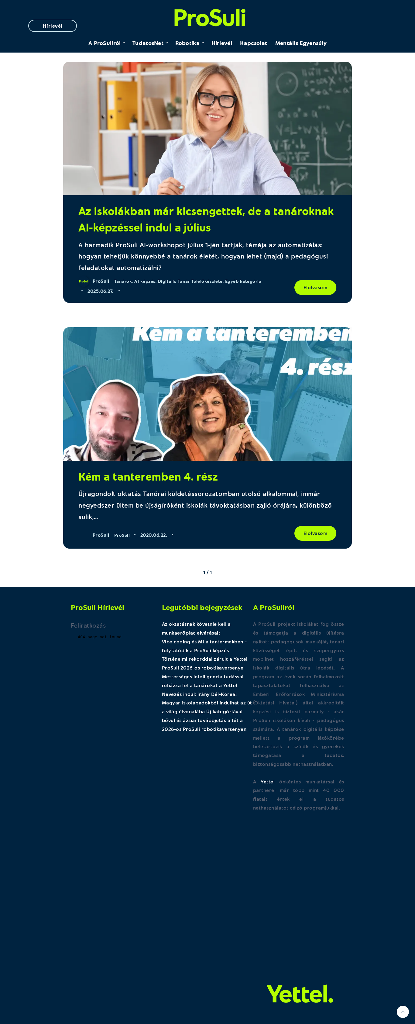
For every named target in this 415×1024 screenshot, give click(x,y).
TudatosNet (147, 42)
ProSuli (207, 16)
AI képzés (145, 281)
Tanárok (123, 281)
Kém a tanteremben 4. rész (148, 476)
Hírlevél (53, 26)
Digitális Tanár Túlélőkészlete (190, 281)
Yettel (268, 781)
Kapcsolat (253, 42)
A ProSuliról (104, 42)
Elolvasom (316, 287)
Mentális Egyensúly (301, 42)
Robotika (187, 42)
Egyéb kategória (243, 281)
